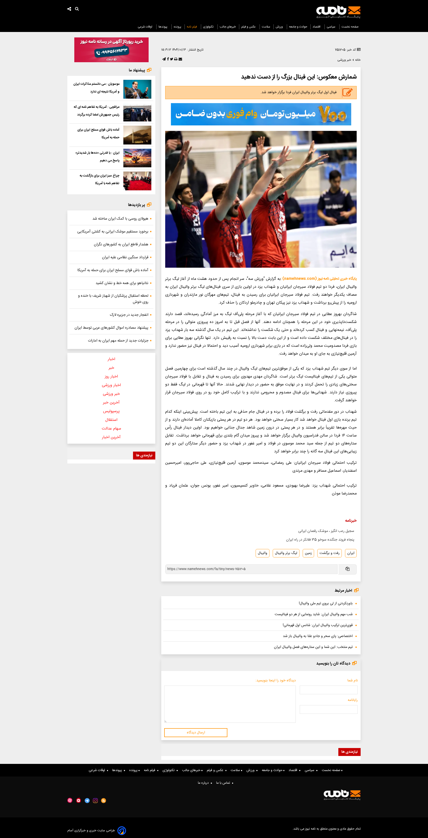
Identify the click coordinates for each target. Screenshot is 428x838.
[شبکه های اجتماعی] (69, 9)
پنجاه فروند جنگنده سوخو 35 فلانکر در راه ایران (320, 540)
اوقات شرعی (145, 26)
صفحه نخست (350, 26)
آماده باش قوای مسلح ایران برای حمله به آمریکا (112, 270)
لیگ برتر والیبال (286, 553)
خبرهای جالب (228, 26)
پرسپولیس (111, 411)
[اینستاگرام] (95, 800)
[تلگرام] (163, 59)
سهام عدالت (111, 428)
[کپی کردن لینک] (347, 569)
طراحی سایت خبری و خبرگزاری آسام (91, 830)
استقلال (111, 420)
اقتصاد (317, 26)
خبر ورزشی (111, 394)
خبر (111, 368)
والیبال (262, 553)
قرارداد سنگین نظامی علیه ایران (125, 257)
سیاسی (331, 26)
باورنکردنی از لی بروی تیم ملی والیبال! (326, 604)
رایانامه (353, 700)
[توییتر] (171, 59)
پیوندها (163, 26)
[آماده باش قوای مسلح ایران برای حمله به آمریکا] (137, 135)
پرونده (177, 26)
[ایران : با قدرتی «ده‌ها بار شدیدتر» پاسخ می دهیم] (137, 158)
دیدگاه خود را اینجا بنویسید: (275, 681)
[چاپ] (175, 59)
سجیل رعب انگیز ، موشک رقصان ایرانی (326, 531)
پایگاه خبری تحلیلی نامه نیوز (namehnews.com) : (319, 279)
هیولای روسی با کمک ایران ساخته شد (120, 219)
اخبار (111, 359)
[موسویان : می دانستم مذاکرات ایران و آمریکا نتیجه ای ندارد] (137, 89)
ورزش (280, 26)
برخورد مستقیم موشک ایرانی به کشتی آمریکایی (112, 232)
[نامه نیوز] (338, 12)
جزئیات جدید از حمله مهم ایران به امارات (118, 341)
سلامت (266, 26)
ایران (350, 553)
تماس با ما (224, 783)
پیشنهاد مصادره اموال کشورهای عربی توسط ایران (111, 328)
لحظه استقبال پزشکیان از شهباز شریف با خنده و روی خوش (113, 299)
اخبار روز (111, 376)
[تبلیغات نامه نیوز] (261, 114)
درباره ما (204, 783)
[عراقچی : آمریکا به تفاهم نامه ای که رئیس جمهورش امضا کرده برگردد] (137, 112)
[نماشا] (78, 800)
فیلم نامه (192, 26)
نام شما (352, 681)
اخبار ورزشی (111, 385)
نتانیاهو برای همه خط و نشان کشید (122, 283)
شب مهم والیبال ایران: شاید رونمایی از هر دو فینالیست (314, 614)
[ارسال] (180, 59)
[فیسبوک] (167, 59)
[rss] (103, 800)
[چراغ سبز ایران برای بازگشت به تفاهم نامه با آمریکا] (137, 181)
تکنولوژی (208, 26)
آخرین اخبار (111, 437)
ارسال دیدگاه (196, 733)
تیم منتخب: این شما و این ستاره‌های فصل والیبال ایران (313, 647)
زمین (308, 553)
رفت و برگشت (330, 553)
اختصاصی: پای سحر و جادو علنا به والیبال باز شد (318, 636)
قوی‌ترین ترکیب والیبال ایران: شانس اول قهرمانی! (318, 625)
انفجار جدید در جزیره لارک (129, 315)
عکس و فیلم (248, 26)
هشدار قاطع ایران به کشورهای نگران (121, 244)
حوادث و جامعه (298, 26)
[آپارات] (69, 800)
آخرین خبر (111, 402)
